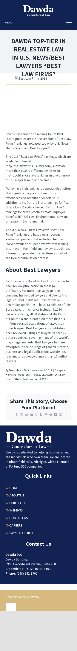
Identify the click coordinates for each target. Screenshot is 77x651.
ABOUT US (16, 495)
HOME (14, 488)
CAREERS (15, 525)
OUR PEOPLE (18, 503)
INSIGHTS (16, 510)
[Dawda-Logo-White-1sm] (29, 432)
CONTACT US (18, 518)
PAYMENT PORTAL (22, 533)
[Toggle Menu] (69, 22)
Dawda (34, 596)
